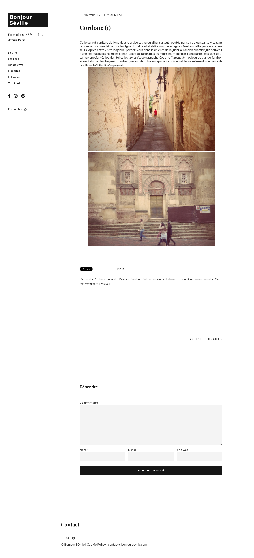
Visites (105, 283)
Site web (182, 449)
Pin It (120, 268)
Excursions (186, 279)
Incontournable (204, 279)
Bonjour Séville (21, 19)
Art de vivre (15, 64)
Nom (84, 449)
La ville (12, 52)
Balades (124, 279)
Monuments (92, 283)
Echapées (14, 77)
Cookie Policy (96, 544)
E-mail (133, 449)
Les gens (13, 58)
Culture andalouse (153, 279)
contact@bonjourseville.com (127, 544)
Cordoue (135, 279)
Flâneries (14, 70)
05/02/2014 (89, 15)
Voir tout (14, 83)
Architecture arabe (106, 279)
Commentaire (89, 402)
